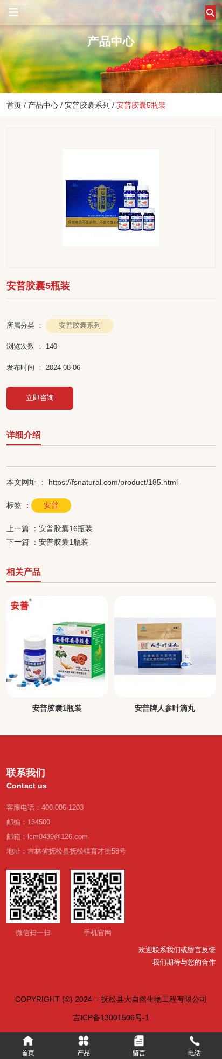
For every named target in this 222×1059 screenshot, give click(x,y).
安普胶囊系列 (87, 105)
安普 (51, 505)
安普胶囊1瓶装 (63, 542)
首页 (15, 105)
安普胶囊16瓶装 (66, 528)
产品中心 (43, 105)
